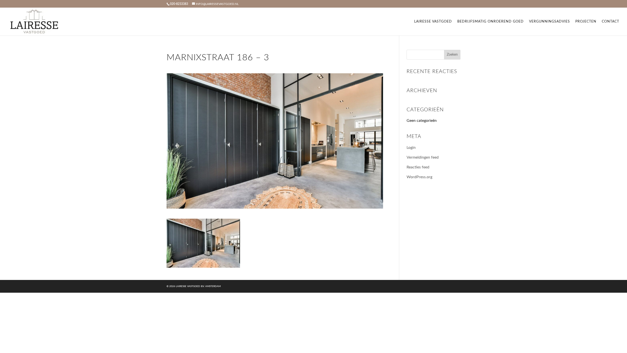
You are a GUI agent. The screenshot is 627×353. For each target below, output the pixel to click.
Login (411, 148)
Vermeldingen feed (423, 157)
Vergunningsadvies (549, 21)
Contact (610, 21)
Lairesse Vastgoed (433, 21)
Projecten (585, 21)
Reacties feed (418, 167)
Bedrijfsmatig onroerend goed (490, 21)
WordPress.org (419, 177)
